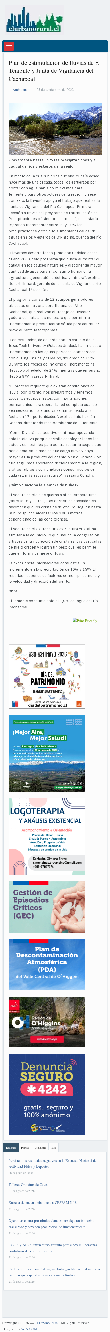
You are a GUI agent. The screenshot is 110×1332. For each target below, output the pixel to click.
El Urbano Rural (47, 1322)
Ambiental (20, 89)
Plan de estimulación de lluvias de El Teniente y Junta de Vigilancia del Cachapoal (55, 70)
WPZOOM (29, 1329)
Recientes (11, 1147)
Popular (25, 1147)
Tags (53, 1147)
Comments (40, 1147)
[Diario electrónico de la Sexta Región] (34, 19)
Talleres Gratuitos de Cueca (28, 1184)
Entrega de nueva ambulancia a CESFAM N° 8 (43, 1202)
